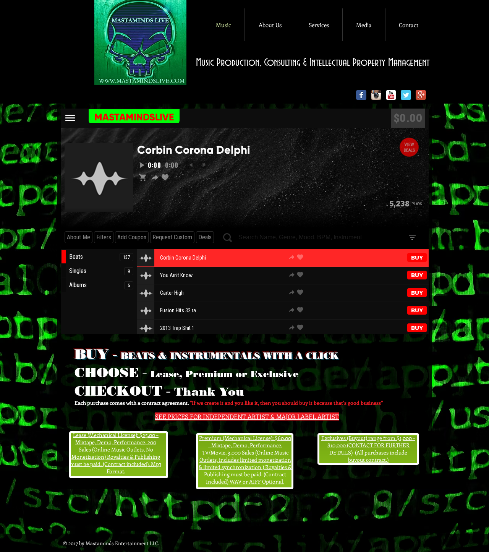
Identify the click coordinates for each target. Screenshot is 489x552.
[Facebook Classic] (361, 95)
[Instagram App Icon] (376, 95)
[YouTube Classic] (391, 95)
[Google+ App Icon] (421, 95)
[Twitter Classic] (406, 95)
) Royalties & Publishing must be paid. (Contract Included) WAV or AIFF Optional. (247, 474)
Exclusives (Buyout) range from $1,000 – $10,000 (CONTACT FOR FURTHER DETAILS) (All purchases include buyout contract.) (368, 448)
